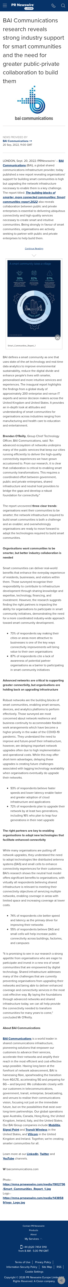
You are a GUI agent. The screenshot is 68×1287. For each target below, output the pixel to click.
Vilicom (33, 1134)
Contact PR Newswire (34, 1226)
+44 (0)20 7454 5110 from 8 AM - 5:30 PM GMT (34, 1249)
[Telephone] (53, 5)
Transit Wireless (36, 1129)
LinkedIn (32, 1154)
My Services (32, 1239)
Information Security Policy (21, 1267)
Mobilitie (54, 1125)
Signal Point (11, 1129)
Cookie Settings (34, 1272)
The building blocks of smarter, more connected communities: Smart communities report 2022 (34, 197)
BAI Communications (17, 1038)
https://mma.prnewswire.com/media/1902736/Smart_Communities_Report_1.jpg (34, 1186)
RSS (59, 1267)
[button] (34, 103)
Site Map (47, 1267)
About (33, 1234)
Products (33, 1230)
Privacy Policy (43, 1262)
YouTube (8, 1158)
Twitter (44, 1154)
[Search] (63, 5)
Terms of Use (22, 1262)
